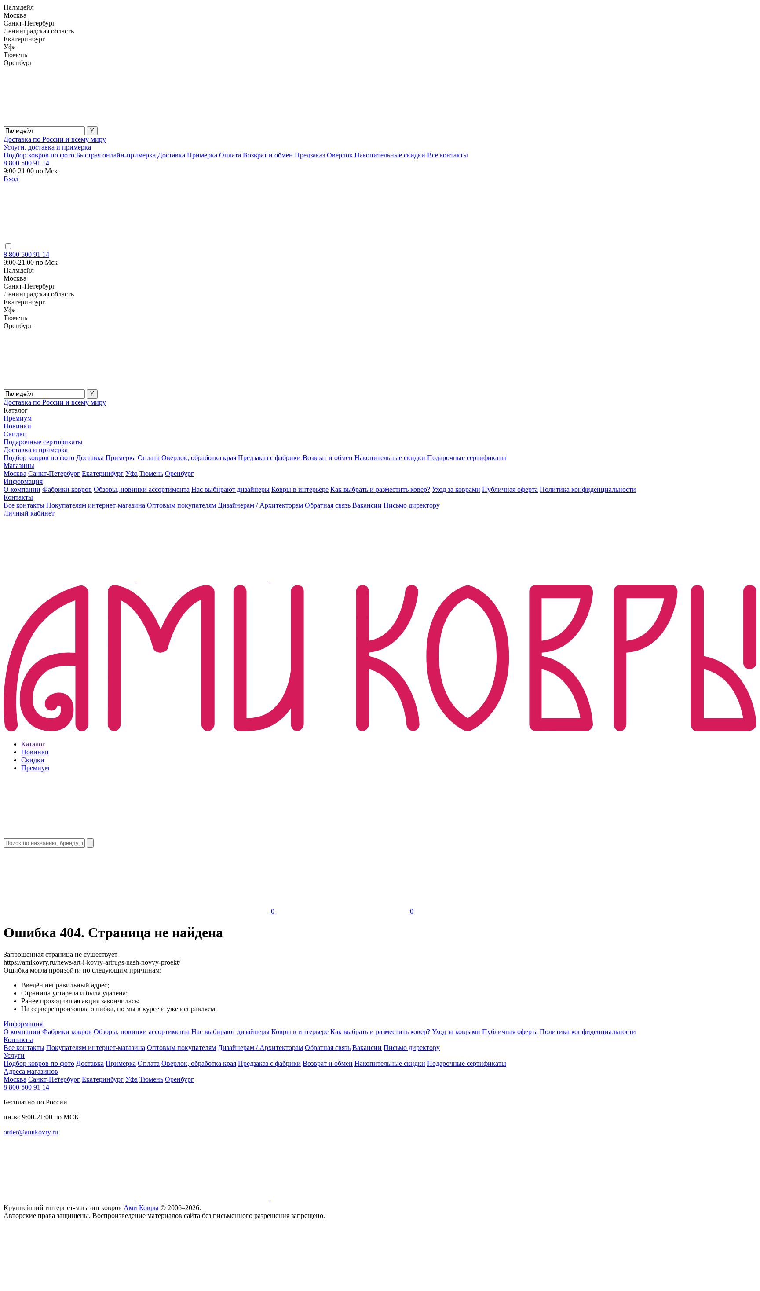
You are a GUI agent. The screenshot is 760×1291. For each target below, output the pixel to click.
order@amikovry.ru (31, 1132)
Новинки (17, 426)
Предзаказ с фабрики (269, 457)
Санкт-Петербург (54, 473)
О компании (22, 489)
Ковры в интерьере (300, 489)
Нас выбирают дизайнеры (230, 489)
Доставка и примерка (36, 449)
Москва (15, 473)
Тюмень (151, 473)
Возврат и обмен (268, 155)
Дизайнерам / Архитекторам (260, 505)
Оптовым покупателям (181, 505)
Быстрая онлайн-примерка (116, 155)
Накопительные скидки (389, 155)
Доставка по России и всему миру (55, 139)
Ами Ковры (141, 1207)
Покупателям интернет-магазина (95, 505)
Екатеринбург (103, 473)
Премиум (18, 418)
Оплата (230, 155)
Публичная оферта (510, 489)
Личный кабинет (29, 513)
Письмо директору (412, 505)
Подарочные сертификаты (43, 442)
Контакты (18, 497)
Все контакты (447, 155)
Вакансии (367, 505)
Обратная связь (328, 505)
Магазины (19, 465)
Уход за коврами (456, 489)
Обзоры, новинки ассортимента (142, 489)
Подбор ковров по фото (39, 155)
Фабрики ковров (67, 489)
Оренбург (179, 473)
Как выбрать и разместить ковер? (380, 489)
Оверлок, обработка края (198, 457)
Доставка (171, 155)
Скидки (15, 434)
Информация (23, 481)
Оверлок (340, 155)
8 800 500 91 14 (26, 163)
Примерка (202, 155)
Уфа (131, 473)
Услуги (14, 1055)
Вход (11, 179)
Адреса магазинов (31, 1071)
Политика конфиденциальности (588, 489)
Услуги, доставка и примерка (47, 147)
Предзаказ (310, 155)
